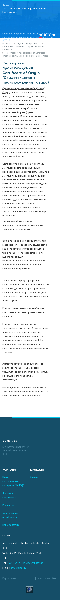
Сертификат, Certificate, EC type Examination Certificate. (23, 48)
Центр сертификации (28, 43)
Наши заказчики (11, 524)
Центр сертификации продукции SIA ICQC (13, 481)
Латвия (34, 477)
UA (45, 35)
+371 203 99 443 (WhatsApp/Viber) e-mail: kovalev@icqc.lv (24, 10)
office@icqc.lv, (18, 567)
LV (49, 35)
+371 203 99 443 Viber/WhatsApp (25, 562)
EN (53, 35)
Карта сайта (9, 578)
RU (40, 35)
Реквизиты (8, 505)
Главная (6, 43)
